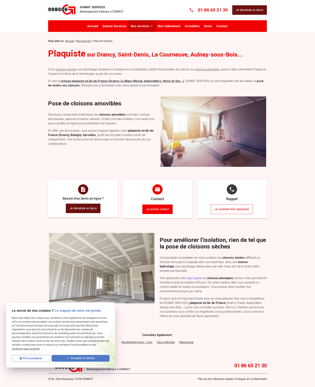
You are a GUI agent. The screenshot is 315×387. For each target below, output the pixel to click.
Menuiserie (186, 342)
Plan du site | (205, 379)
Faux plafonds (166, 342)
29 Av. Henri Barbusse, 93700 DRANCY (70, 379)
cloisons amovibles (207, 69)
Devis (208, 26)
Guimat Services (114, 26)
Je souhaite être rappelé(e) (232, 209)
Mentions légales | (224, 379)
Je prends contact (157, 209)
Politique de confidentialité (251, 379)
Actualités (192, 26)
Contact (222, 26)
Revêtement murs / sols (136, 342)
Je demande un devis (249, 10)
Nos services (140, 26)
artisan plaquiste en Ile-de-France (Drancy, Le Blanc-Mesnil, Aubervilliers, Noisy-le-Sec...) (122, 81)
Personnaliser (33, 358)
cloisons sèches (66, 69)
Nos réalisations (169, 26)
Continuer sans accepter (26, 348)
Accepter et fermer (82, 358)
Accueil (92, 26)
